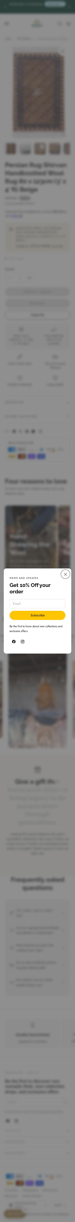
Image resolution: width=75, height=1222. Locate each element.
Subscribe (38, 615)
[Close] (65, 574)
